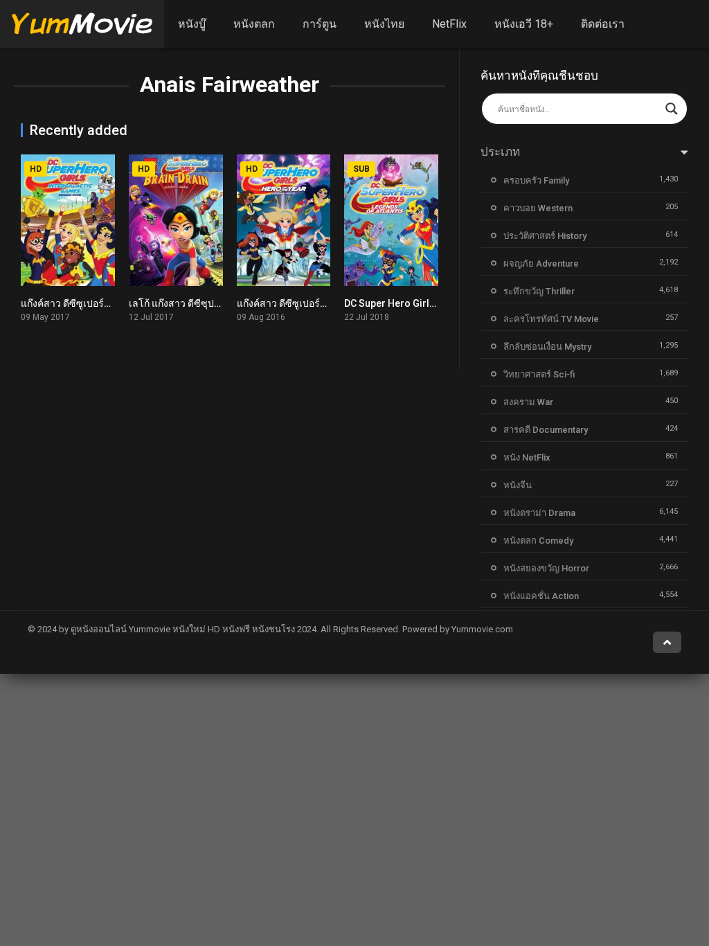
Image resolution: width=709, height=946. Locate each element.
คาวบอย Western (538, 208)
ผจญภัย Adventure (541, 263)
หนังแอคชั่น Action (541, 596)
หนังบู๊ (192, 23)
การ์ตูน (319, 23)
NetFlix (449, 23)
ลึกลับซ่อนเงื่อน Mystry (547, 346)
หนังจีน (517, 485)
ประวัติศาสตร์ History (544, 236)
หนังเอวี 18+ (523, 23)
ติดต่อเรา (603, 23)
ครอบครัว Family (536, 180)
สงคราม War (528, 402)
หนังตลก (254, 23)
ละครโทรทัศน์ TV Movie (551, 319)
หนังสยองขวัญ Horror (546, 568)
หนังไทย (384, 23)
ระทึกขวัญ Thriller (539, 291)
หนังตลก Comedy (538, 540)
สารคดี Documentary (545, 430)
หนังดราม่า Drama (539, 513)
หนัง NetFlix (526, 457)
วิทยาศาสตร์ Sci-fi (539, 374)
